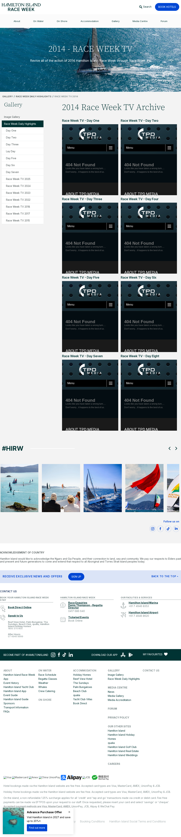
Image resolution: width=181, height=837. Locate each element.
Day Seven (12, 172)
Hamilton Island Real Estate (123, 751)
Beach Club (80, 691)
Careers (114, 763)
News (111, 691)
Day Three (12, 144)
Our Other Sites (119, 726)
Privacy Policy (118, 717)
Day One (11, 130)
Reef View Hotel (82, 678)
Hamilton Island (116, 730)
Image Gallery (12, 116)
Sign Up (76, 576)
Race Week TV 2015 (18, 220)
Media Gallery (116, 695)
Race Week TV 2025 (18, 178)
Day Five (11, 158)
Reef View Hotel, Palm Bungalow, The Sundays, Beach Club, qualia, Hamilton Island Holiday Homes (28, 625)
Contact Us (151, 670)
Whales (42, 686)
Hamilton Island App (15, 691)
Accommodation (84, 670)
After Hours (15, 635)
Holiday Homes (82, 674)
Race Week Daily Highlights (33, 96)
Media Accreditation (119, 699)
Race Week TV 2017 (18, 213)
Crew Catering (46, 691)
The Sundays (81, 682)
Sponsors (9, 703)
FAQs (7, 711)
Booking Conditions (92, 821)
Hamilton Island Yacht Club (19, 686)
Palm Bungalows (82, 686)
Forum (112, 708)
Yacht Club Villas (82, 699)
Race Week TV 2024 (18, 185)
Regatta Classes (47, 678)
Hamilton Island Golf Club (122, 746)
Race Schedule (47, 674)
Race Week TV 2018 (18, 206)
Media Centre (117, 687)
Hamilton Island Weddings (123, 755)
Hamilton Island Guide (16, 699)
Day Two (11, 137)
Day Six (10, 165)
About (8, 670)
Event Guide (11, 695)
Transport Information (16, 707)
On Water (44, 670)
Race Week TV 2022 (18, 199)
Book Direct (80, 703)
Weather (43, 682)
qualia (76, 695)
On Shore (44, 699)
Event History (11, 682)
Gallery (7, 96)
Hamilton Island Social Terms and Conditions (137, 821)
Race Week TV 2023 (18, 192)
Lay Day (10, 151)
